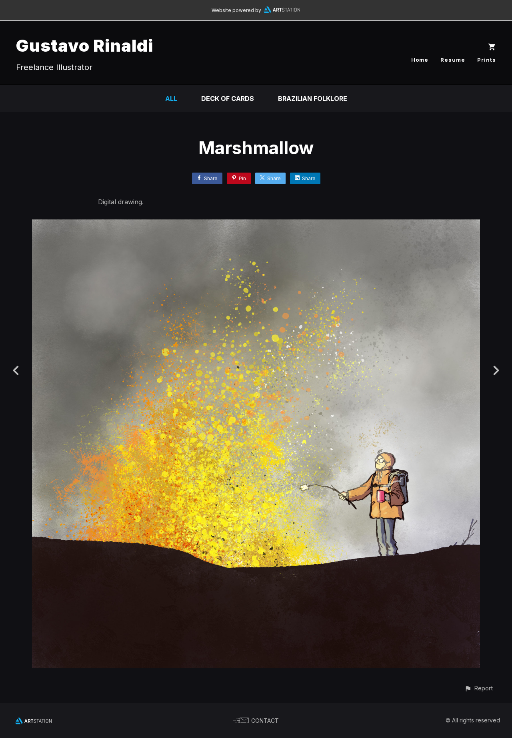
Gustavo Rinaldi (84, 45)
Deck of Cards (227, 99)
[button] (478, 688)
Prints (486, 59)
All (171, 99)
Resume (452, 59)
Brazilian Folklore (312, 99)
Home (419, 59)
